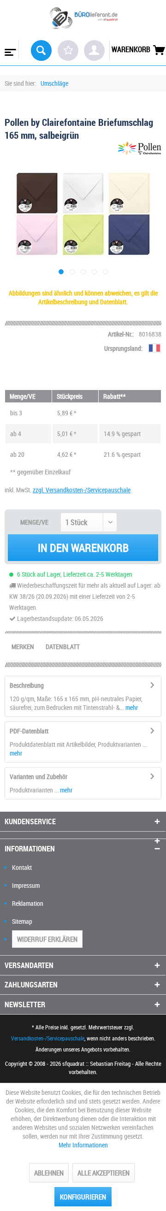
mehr (131, 707)
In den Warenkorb (83, 547)
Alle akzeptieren (103, 1172)
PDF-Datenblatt (29, 731)
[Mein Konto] (94, 50)
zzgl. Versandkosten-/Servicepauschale (81, 489)
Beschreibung (27, 685)
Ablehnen (49, 1172)
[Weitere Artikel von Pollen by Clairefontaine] (139, 150)
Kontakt (22, 867)
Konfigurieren (83, 1196)
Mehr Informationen (83, 1144)
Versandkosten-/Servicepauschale (47, 1038)
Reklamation (27, 903)
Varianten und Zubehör (38, 776)
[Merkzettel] (68, 50)
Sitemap (22, 921)
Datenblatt (63, 646)
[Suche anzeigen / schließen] (41, 50)
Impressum (26, 885)
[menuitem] (9, 49)
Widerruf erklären (47, 939)
